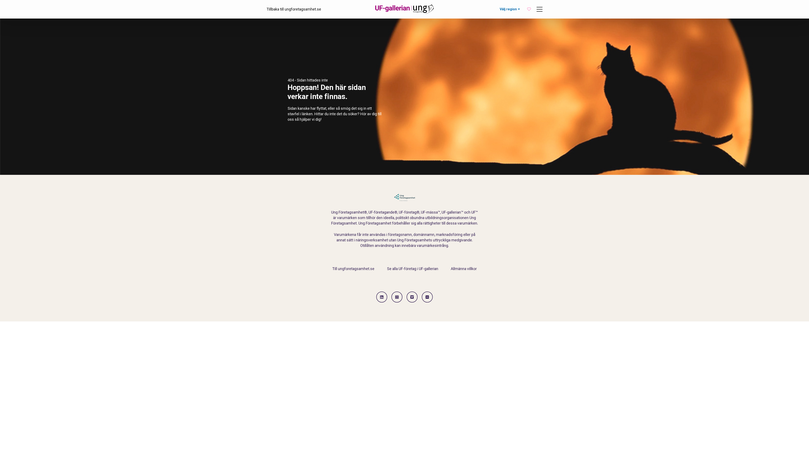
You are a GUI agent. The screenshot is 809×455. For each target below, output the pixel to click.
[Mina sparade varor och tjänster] (529, 9)
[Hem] (404, 9)
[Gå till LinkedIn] (381, 297)
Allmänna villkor (464, 268)
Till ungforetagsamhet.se (353, 268)
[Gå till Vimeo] (412, 297)
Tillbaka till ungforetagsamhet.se (294, 9)
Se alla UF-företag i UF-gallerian (412, 268)
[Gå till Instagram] (396, 297)
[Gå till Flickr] (427, 297)
